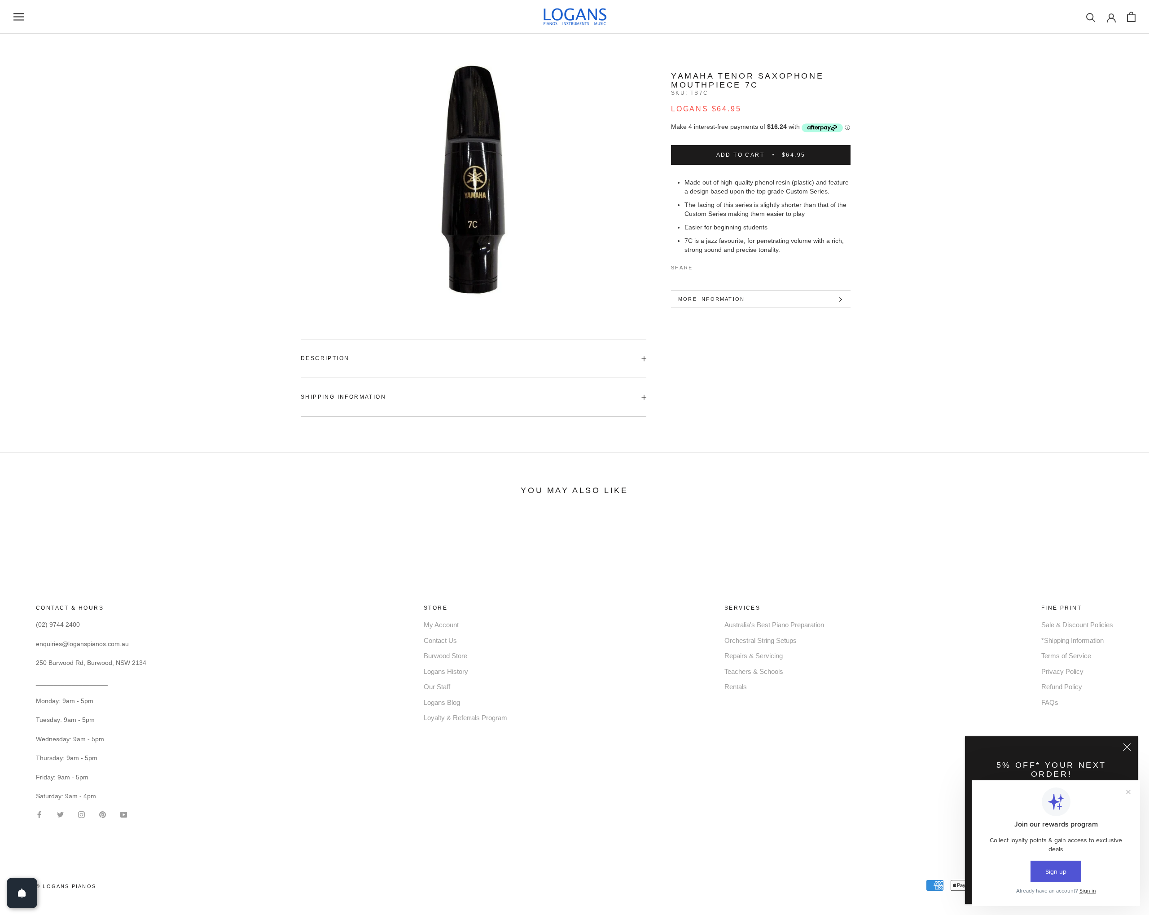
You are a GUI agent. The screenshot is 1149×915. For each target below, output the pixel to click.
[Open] (22, 893)
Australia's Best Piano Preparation (774, 625)
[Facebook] (701, 265)
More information (711, 299)
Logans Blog (442, 702)
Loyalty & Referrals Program (465, 717)
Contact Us (440, 640)
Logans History (446, 671)
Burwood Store (445, 656)
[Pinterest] (724, 265)
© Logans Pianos (66, 886)
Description (325, 358)
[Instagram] (81, 814)
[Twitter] (712, 265)
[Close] (1127, 747)
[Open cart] (1131, 17)
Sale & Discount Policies (1077, 625)
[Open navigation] (18, 17)
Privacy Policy (1062, 671)
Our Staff (437, 687)
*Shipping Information (1072, 640)
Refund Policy (1061, 687)
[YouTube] (123, 814)
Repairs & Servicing (753, 656)
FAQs (1049, 702)
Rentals (735, 687)
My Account (441, 625)
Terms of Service (1066, 656)
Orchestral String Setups (760, 640)
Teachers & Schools (753, 671)
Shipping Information (343, 397)
